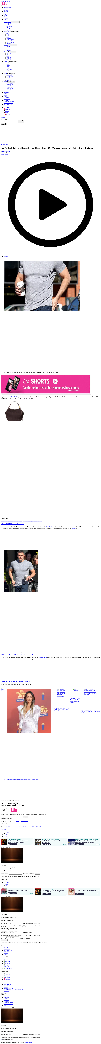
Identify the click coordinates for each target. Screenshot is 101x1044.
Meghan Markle (10, 87)
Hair (8, 49)
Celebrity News (7, 7)
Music (8, 35)
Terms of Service (7, 984)
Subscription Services (9, 101)
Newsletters (6, 97)
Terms (17, 821)
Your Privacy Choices (20, 989)
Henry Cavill (49, 526)
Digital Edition (7, 99)
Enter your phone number (7, 935)
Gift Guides (9, 69)
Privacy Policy (24, 821)
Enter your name (4, 932)
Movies (8, 34)
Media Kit (6, 953)
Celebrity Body (4, 144)
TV (7, 33)
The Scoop (3, 938)
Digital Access (7, 997)
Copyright (6, 987)
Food (8, 56)
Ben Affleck (14, 397)
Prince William (10, 83)
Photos (5, 93)
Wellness (9, 58)
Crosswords (9, 75)
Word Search (10, 76)
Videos (5, 95)
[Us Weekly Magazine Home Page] (4, 5)
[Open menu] (1, 5)
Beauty (8, 47)
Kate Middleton (10, 84)
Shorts (5, 19)
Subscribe (6, 100)
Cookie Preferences (8, 988)
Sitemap (5, 954)
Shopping (6, 14)
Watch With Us (10, 39)
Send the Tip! (4, 940)
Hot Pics (8, 27)
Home (8, 68)
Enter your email (4, 934)
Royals (5, 81)
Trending (9, 23)
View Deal (39, 521)
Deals (8, 62)
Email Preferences (8, 951)
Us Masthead (7, 949)
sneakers (74, 528)
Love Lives (9, 26)
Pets (7, 54)
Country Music (10, 41)
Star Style (6, 10)
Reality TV (6, 18)
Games (5, 15)
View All (9, 30)
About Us (6, 947)
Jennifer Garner (42, 657)
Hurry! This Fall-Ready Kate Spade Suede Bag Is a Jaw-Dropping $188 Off (19, 521)
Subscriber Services (8, 1002)
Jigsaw (8, 77)
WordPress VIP (28, 1042)
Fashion (8, 46)
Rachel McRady (6, 151)
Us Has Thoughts (11, 42)
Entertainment (7, 8)
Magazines (6, 16)
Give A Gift (6, 1000)
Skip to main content (5, 1)
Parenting (9, 53)
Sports (5, 12)
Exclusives (9, 24)
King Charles (10, 88)
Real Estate (9, 57)
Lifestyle (6, 11)
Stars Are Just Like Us (12, 28)
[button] (50, 120)
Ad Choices (6, 991)
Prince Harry (9, 85)
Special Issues (7, 1001)
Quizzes (8, 79)
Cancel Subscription (8, 103)
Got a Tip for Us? (8, 104)
